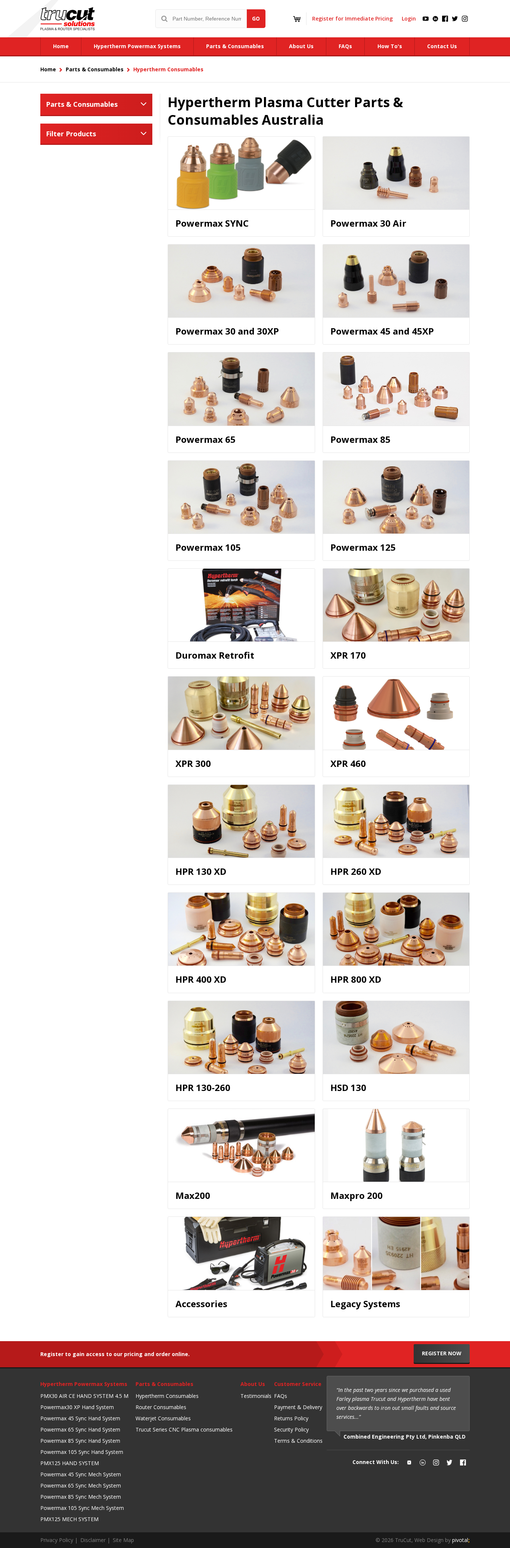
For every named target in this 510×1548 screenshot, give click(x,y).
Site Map (123, 1540)
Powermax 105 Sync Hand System (81, 1451)
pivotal (461, 1540)
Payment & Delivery (298, 1407)
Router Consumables (161, 1407)
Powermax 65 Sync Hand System (80, 1429)
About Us (252, 1383)
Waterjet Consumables (163, 1418)
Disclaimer (93, 1540)
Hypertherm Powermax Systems (83, 1383)
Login (409, 18)
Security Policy (291, 1429)
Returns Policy (291, 1418)
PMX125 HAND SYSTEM (69, 1463)
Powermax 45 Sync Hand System (80, 1418)
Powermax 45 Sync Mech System (80, 1474)
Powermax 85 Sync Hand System (80, 1440)
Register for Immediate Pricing (352, 18)
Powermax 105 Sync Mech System (82, 1507)
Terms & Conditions (298, 1440)
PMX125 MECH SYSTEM (69, 1519)
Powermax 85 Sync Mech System (80, 1496)
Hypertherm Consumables (167, 1395)
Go (256, 18)
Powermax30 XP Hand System (77, 1407)
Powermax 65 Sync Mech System (80, 1485)
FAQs (280, 1395)
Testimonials (255, 1395)
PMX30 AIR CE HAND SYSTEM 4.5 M (84, 1395)
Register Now (441, 1353)
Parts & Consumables (82, 104)
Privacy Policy (56, 1540)
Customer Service (297, 1383)
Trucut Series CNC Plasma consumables (184, 1429)
